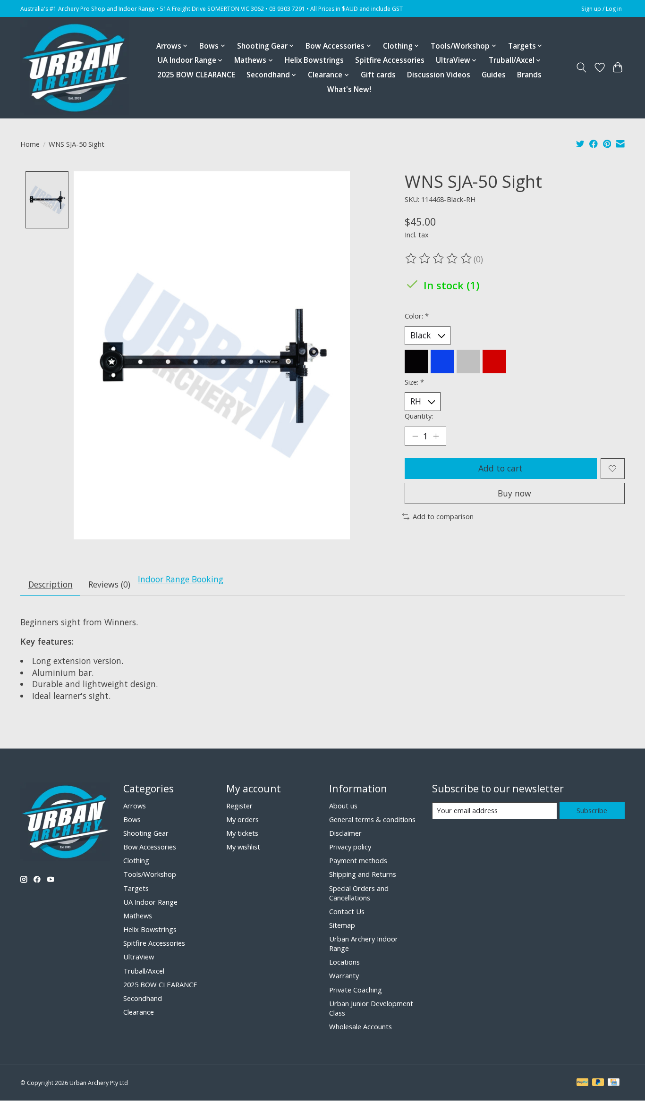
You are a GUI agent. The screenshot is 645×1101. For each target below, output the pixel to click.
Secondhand (142, 998)
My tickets (242, 833)
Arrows (134, 805)
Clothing (136, 860)
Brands (529, 75)
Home (30, 144)
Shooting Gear (146, 833)
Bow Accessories (149, 846)
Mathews (137, 915)
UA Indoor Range (150, 902)
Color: (417, 315)
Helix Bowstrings (314, 60)
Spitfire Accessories (389, 60)
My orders (242, 819)
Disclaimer (345, 833)
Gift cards (378, 75)
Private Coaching (355, 989)
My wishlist (243, 846)
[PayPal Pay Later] (598, 1083)
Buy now (514, 493)
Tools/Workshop (149, 874)
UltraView (138, 956)
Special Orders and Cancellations (359, 892)
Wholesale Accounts (360, 1026)
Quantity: (419, 415)
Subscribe (592, 810)
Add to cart (500, 468)
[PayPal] (583, 1083)
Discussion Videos (438, 75)
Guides (494, 75)
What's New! (349, 89)
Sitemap (342, 925)
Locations (344, 962)
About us (343, 805)
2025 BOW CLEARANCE (196, 75)
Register (239, 805)
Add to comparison (443, 516)
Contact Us (347, 911)
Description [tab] (50, 584)
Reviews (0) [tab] (109, 584)
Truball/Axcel (143, 970)
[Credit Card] (614, 1083)
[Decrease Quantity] (415, 436)
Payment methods (358, 860)
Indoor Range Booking (180, 579)
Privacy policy (350, 846)
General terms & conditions (372, 819)
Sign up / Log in (601, 9)
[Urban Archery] (74, 67)
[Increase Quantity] (435, 436)
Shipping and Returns (362, 874)
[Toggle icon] (581, 67)
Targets (136, 888)
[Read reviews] (439, 258)
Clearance (138, 1012)
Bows (132, 819)
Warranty (344, 975)
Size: (414, 382)
